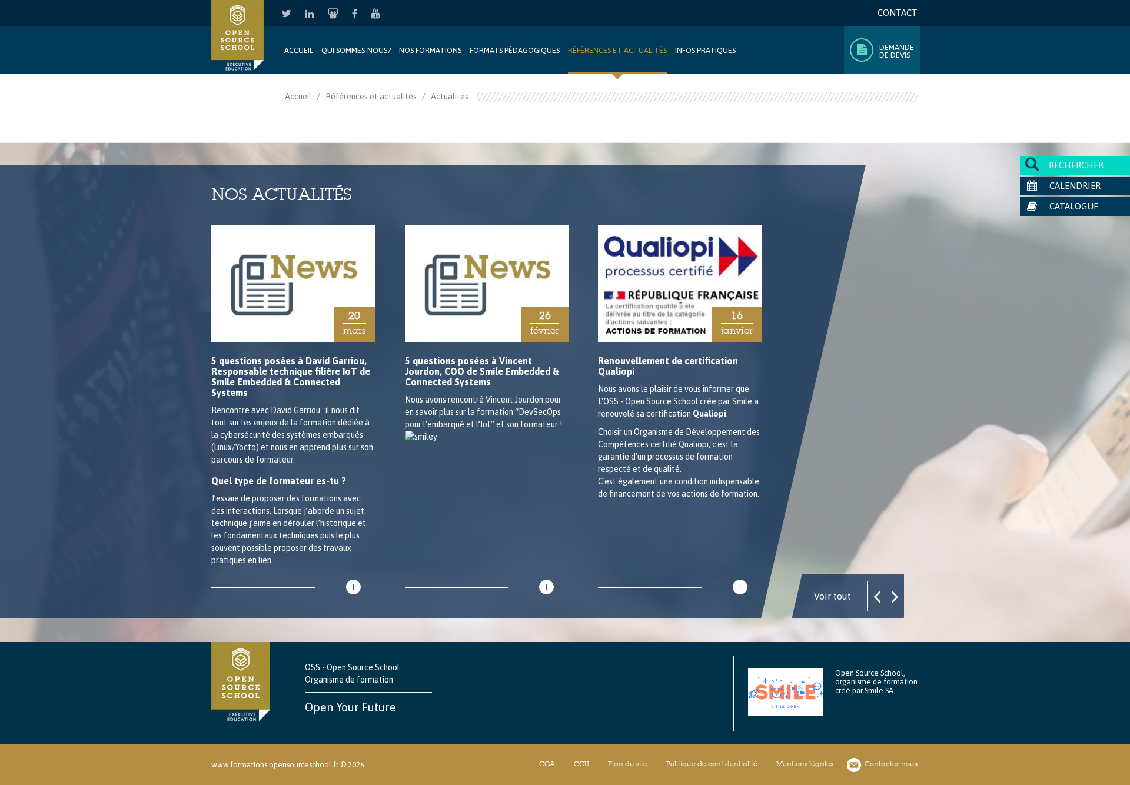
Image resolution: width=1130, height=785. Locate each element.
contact (898, 13)
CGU (581, 764)
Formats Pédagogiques (515, 50)
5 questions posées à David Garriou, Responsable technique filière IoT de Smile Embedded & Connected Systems (290, 376)
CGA (547, 764)
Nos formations (430, 50)
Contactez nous (891, 764)
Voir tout (832, 596)
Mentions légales (804, 764)
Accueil (298, 50)
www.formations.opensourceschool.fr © (278, 764)
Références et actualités (371, 96)
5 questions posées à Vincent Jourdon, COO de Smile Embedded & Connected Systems (482, 371)
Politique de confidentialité (711, 764)
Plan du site (627, 764)
